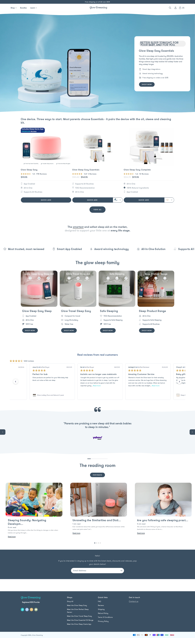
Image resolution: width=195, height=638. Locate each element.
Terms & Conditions (105, 617)
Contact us (133, 601)
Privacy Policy (103, 621)
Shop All (70, 601)
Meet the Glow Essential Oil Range (80, 620)
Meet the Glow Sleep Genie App (79, 624)
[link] (52, 395)
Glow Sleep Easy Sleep (37, 311)
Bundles (23, 8)
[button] (170, 7)
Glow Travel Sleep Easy (76, 311)
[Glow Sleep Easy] (46, 147)
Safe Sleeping (109, 311)
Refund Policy (103, 613)
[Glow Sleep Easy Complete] (149, 147)
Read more (12, 536)
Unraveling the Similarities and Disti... (97, 520)
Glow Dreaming (37, 635)
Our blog (97, 475)
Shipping (101, 609)
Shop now (147, 84)
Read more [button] (97, 386)
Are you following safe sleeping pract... (162, 520)
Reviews (101, 605)
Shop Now (30, 330)
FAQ (99, 601)
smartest (78, 226)
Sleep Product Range (152, 311)
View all (98, 209)
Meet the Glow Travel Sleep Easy (79, 616)
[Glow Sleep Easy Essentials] (97, 147)
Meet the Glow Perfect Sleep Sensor (78, 610)
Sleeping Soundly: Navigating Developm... (27, 521)
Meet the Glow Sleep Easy (77, 605)
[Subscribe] (121, 570)
